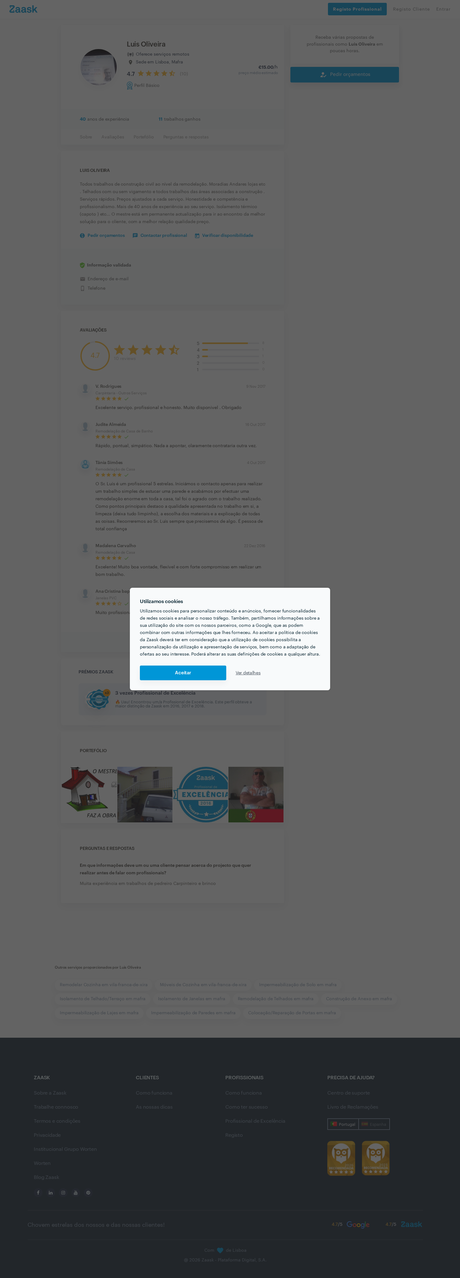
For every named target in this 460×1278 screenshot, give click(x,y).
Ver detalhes (248, 673)
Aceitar (183, 673)
